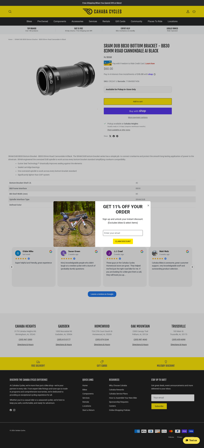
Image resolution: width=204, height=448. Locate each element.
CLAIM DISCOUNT (123, 241)
